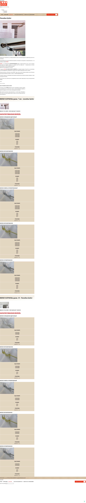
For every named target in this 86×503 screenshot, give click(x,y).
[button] (12, 83)
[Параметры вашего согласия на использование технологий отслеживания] (84, 501)
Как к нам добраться (19, 14)
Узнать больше (2, 83)
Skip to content (2, 0)
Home (2, 14)
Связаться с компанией (29, 14)
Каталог (11, 14)
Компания (6, 14)
